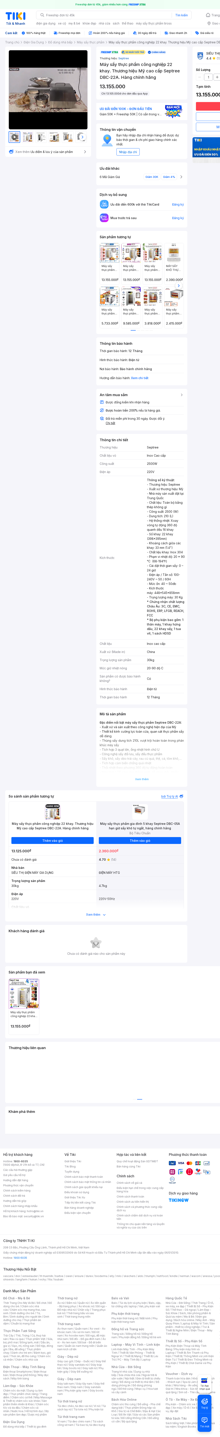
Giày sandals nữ (79, 1364)
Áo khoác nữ (86, 1306)
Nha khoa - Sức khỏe (189, 1388)
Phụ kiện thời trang (125, 1313)
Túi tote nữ (80, 1409)
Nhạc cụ (140, 1388)
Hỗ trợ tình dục (34, 1411)
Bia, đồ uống (16, 1349)
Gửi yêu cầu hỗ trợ (14, 1175)
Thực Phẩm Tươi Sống (19, 1331)
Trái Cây (8, 1335)
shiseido (8, 1279)
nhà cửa (104, 23)
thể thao (127, 23)
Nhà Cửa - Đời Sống (126, 1367)
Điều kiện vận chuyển (77, 1212)
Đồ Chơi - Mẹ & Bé (16, 1298)
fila (50, 1279)
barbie (59, 1276)
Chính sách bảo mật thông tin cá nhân (87, 1182)
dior (17, 1276)
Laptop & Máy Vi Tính (194, 1323)
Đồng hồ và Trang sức (128, 1329)
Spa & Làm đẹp (192, 1382)
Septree (123, 58)
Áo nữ (60, 1302)
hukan (33, 1279)
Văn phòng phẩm (197, 1423)
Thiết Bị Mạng (132, 1356)
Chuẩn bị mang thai (23, 1323)
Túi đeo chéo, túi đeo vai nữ (74, 1406)
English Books (187, 1426)
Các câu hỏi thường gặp (17, 1170)
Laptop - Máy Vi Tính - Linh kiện (136, 1344)
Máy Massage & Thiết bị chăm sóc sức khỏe (27, 1399)
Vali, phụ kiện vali (149, 1306)
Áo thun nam (65, 1328)
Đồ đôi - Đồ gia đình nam (85, 1339)
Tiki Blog (70, 1166)
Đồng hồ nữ (133, 1333)
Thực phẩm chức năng (24, 1394)
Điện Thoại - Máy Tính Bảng (24, 1367)
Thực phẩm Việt (35, 1339)
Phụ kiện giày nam (76, 1390)
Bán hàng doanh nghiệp (79, 1207)
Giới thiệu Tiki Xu (74, 1197)
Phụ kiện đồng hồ (129, 1337)
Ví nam (61, 1421)
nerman (184, 1276)
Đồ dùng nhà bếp (13, 1426)
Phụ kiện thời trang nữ (125, 1318)
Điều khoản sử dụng (76, 1192)
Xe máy (177, 1407)
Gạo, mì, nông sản (23, 1345)
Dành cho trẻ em (21, 1352)
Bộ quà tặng (129, 1421)
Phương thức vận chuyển (18, 1185)
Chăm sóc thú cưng (124, 1404)
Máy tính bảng (20, 1378)
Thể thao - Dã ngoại (183, 1309)
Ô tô (186, 1407)
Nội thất (129, 1378)
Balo (114, 1302)
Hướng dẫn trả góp (14, 1200)
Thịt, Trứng (22, 1335)
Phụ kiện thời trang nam (134, 1320)
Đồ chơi (41, 1302)
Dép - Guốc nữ (84, 1361)
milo (119, 1276)
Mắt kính (145, 1318)
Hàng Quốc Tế (176, 1298)
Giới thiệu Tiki (72, 1161)
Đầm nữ (71, 1302)
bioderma (101, 1276)
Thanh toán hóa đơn (178, 1378)
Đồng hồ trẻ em (151, 1337)
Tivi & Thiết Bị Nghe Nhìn (187, 1328)
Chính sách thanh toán (130, 1196)
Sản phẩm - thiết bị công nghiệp (190, 1325)
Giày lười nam (65, 1383)
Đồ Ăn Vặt (125, 1414)
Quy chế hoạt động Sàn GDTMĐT (137, 1161)
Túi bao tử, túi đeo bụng (90, 1424)
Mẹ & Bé (189, 1316)
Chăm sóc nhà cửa (26, 1359)
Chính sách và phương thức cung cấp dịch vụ (139, 1208)
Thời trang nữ (67, 1298)
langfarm (22, 1279)
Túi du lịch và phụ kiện (133, 1302)
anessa (207, 1276)
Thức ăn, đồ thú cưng (23, 1356)
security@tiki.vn (34, 1216)
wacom (196, 1276)
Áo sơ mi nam (81, 1332)
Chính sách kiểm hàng (17, 1190)
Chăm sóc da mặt (14, 1390)
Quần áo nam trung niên (80, 1345)
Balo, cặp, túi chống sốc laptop (136, 1304)
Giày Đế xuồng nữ (81, 1371)
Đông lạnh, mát (29, 1342)
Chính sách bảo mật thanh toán (83, 1176)
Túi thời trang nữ (69, 1401)
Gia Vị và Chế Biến (130, 1411)
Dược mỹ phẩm (37, 1414)
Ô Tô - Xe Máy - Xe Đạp (183, 1399)
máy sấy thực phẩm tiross (154, 23)
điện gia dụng (45, 23)
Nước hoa (17, 1411)
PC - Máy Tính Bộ (128, 1359)
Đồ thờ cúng (125, 1388)
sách (116, 23)
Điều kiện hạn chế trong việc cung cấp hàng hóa (140, 1189)
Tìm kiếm (181, 15)
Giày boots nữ (71, 1368)
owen (69, 1276)
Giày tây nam (84, 1383)
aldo (140, 1276)
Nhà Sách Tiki (176, 1418)
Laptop (146, 1359)
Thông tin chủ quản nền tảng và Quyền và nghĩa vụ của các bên (141, 1225)
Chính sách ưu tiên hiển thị (133, 1201)
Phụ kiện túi (96, 1409)
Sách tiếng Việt (175, 1423)
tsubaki (58, 1279)
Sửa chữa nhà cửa (129, 1375)
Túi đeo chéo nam (79, 1421)
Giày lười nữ (89, 1368)
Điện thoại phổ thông (23, 1375)
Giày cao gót (65, 1361)
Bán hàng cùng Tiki (129, 1166)
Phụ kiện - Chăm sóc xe (180, 1404)
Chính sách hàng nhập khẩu (20, 1206)
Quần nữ (83, 1302)
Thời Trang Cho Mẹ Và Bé (19, 1302)
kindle (174, 1276)
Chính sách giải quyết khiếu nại (83, 1187)
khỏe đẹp (89, 23)
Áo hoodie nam (74, 1335)
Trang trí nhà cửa (122, 1371)
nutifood (162, 1276)
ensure (79, 1276)
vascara (8, 1276)
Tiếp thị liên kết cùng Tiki (80, 1202)
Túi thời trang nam (71, 1417)
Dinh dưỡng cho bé (22, 1313)
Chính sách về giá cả (129, 1182)
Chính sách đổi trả (14, 1195)
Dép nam (76, 1387)
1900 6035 (20, 1257)
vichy (42, 1279)
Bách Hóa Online (124, 1399)
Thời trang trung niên (77, 1316)
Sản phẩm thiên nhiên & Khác (25, 1402)
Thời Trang (199, 1302)
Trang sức (118, 1333)
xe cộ (62, 23)
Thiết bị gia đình (36, 1426)
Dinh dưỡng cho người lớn (25, 1316)
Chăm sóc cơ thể (21, 1397)
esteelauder (30, 1276)
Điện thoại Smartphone (17, 1371)
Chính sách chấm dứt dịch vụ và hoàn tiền (140, 1217)
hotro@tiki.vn (35, 1211)
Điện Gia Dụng (13, 1422)
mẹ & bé (74, 23)
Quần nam (81, 1328)
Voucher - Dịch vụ (179, 1374)
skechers (130, 1276)
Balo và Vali (120, 1298)
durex (89, 1276)
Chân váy (83, 1309)
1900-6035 (21, 1161)
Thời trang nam (68, 1324)
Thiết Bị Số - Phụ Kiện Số (184, 1341)
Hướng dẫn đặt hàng (15, 1180)
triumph (150, 1276)
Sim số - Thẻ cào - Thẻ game (197, 1392)
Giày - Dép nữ (67, 1356)
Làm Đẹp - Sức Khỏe (18, 1386)
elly (112, 1276)
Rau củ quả (17, 1339)
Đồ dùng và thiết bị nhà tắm (137, 1382)
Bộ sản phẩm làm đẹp (26, 1413)
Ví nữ (97, 1406)
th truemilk (46, 1276)
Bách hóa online (184, 1320)
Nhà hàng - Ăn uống (186, 1385)
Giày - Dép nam (69, 1379)
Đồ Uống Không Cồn (133, 1418)
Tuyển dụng (71, 1171)
